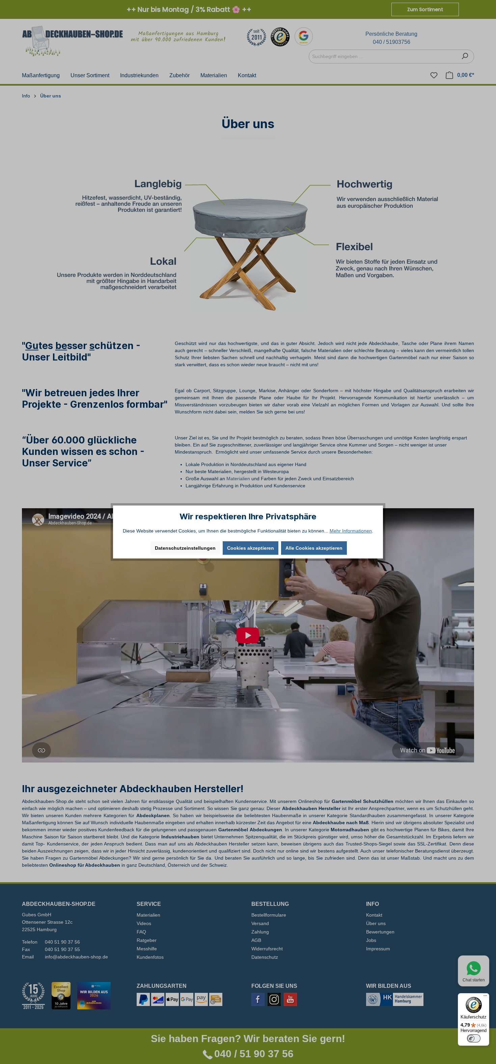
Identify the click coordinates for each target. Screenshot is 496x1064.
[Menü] (485, 997)
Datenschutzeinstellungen (185, 548)
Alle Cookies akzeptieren (313, 548)
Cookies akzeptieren (250, 548)
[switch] (473, 1038)
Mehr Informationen (351, 531)
